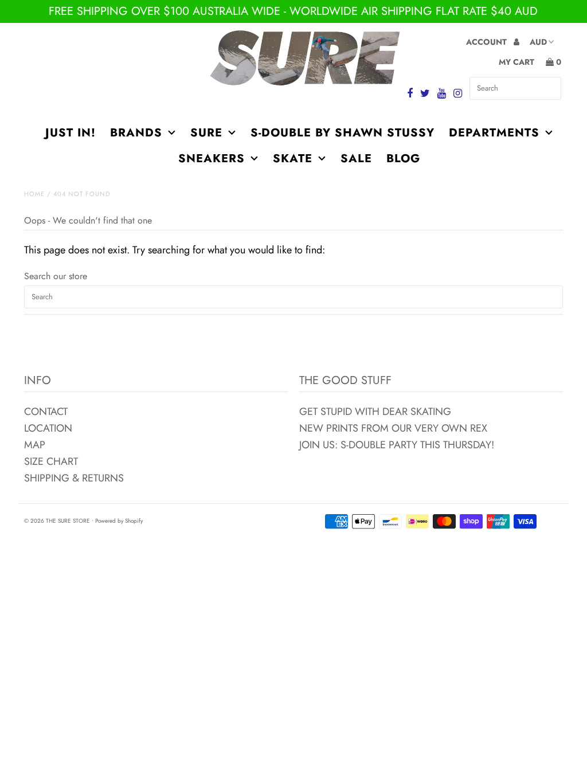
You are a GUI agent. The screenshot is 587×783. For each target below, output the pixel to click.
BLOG (403, 158)
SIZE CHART (51, 461)
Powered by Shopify (119, 520)
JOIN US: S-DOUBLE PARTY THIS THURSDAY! (396, 444)
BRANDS (136, 132)
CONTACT (46, 411)
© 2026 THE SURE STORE (57, 520)
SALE (356, 158)
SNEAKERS (211, 158)
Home (34, 193)
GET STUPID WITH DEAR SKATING (375, 411)
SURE (206, 132)
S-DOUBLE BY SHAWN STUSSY (343, 132)
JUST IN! (70, 132)
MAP (34, 444)
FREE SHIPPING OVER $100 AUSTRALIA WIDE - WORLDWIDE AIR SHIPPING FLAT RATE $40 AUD (293, 11)
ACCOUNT (487, 42)
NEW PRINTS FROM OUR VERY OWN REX (393, 428)
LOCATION (48, 428)
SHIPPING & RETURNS (74, 478)
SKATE (292, 158)
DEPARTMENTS (494, 132)
